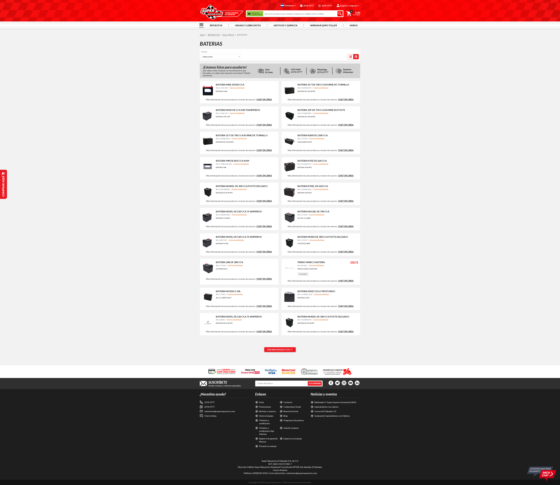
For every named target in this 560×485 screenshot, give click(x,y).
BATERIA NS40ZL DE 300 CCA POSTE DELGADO (242, 186)
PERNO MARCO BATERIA (311, 262)
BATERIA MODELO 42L (228, 291)
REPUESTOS (216, 25)
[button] (288, 5)
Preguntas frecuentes (294, 420)
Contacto (288, 402)
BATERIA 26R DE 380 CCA (229, 262)
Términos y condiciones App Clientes (266, 431)
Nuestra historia (291, 411)
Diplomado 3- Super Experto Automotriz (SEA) (335, 402)
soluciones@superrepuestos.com (219, 411)
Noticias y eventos (267, 411)
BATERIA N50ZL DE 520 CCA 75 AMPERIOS (239, 211)
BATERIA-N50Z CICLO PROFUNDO (316, 291)
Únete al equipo (266, 416)
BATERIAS (242, 35)
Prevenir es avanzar (268, 446)
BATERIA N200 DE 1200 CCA (313, 135)
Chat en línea (264, 100)
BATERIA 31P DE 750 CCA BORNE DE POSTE (321, 109)
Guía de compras (291, 428)
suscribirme (315, 383)
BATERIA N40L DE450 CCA (230, 84)
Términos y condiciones (264, 422)
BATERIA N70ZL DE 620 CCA (313, 186)
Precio (204, 51)
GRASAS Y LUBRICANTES (248, 25)
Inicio (202, 35)
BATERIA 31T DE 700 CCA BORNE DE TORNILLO (323, 84)
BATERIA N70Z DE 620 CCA (312, 160)
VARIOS (353, 25)
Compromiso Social (292, 407)
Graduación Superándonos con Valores (332, 416)
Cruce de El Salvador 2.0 (325, 411)
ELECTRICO (228, 35)
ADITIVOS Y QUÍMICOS (285, 25)
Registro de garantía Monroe (268, 440)
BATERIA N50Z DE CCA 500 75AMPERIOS (238, 109)
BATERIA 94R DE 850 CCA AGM (232, 160)
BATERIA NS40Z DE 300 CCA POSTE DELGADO (323, 236)
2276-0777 (209, 402)
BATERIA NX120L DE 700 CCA (313, 211)
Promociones (265, 407)
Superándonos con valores (326, 407)
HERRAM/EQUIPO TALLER (323, 25)
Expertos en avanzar (293, 438)
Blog (286, 416)
